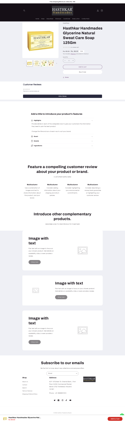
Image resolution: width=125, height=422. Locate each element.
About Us (25, 381)
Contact (24, 384)
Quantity (65, 57)
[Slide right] (57, 63)
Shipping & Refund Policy (29, 394)
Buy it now (82, 72)
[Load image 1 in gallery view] (30, 63)
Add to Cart (115, 419)
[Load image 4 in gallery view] (51, 63)
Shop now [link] (34, 262)
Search (24, 388)
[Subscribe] (76, 373)
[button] (24, 11)
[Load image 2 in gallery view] (37, 63)
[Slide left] (24, 63)
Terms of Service (27, 391)
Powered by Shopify (66, 412)
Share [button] (67, 77)
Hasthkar (59, 412)
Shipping (73, 53)
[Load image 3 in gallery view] (44, 63)
